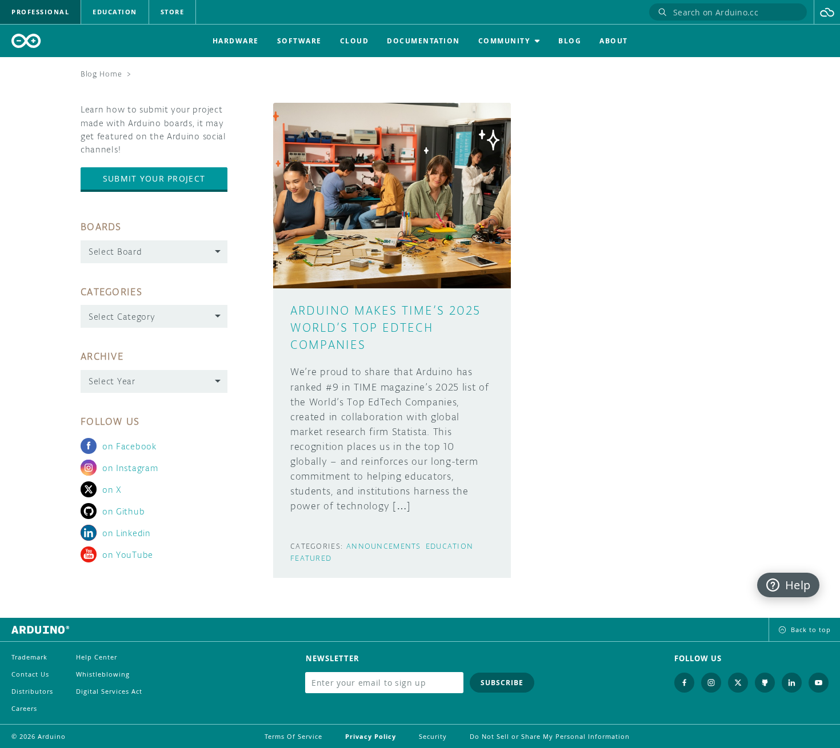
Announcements (383, 546)
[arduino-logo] (26, 41)
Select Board (115, 251)
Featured (310, 558)
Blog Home (101, 74)
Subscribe (502, 682)
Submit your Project (154, 178)
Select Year (112, 381)
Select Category (122, 316)
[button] (827, 12)
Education (450, 546)
